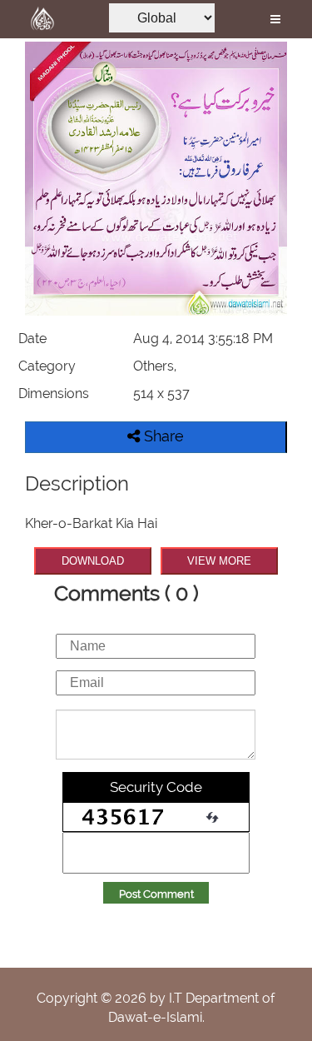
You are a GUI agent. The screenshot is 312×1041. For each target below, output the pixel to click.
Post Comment (156, 894)
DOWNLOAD (93, 561)
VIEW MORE (219, 561)
